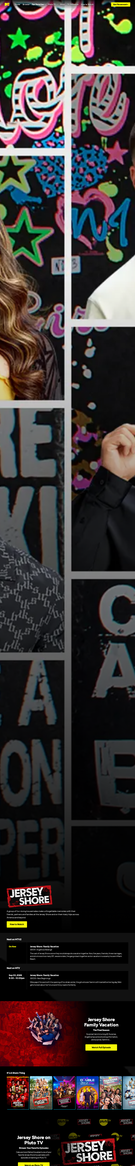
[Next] (131, 1093)
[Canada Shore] (64, 1092)
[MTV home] (7, 4)
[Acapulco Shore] (41, 1092)
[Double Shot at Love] (87, 1092)
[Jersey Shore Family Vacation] (18, 1092)
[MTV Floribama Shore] (111, 1092)
